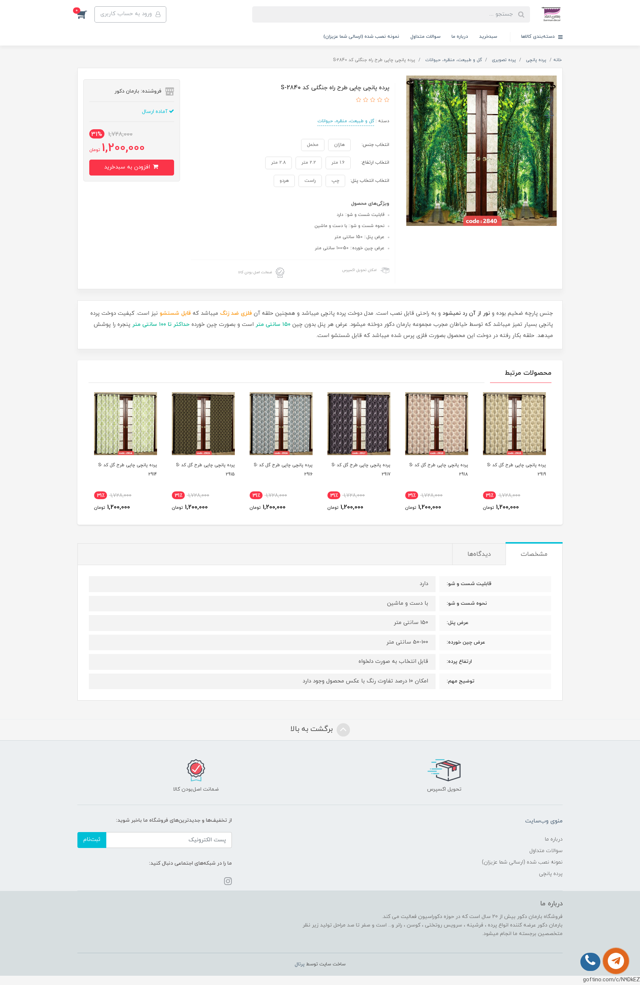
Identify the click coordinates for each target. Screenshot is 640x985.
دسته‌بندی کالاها (538, 36)
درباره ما (459, 36)
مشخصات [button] (534, 554)
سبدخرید (488, 36)
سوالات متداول (425, 36)
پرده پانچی (551, 873)
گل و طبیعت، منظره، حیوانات (345, 121)
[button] (85, 14)
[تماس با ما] (616, 961)
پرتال (299, 964)
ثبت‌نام (91, 840)
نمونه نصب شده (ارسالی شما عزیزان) (361, 36)
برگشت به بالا (312, 729)
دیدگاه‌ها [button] (479, 554)
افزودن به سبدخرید (128, 167)
